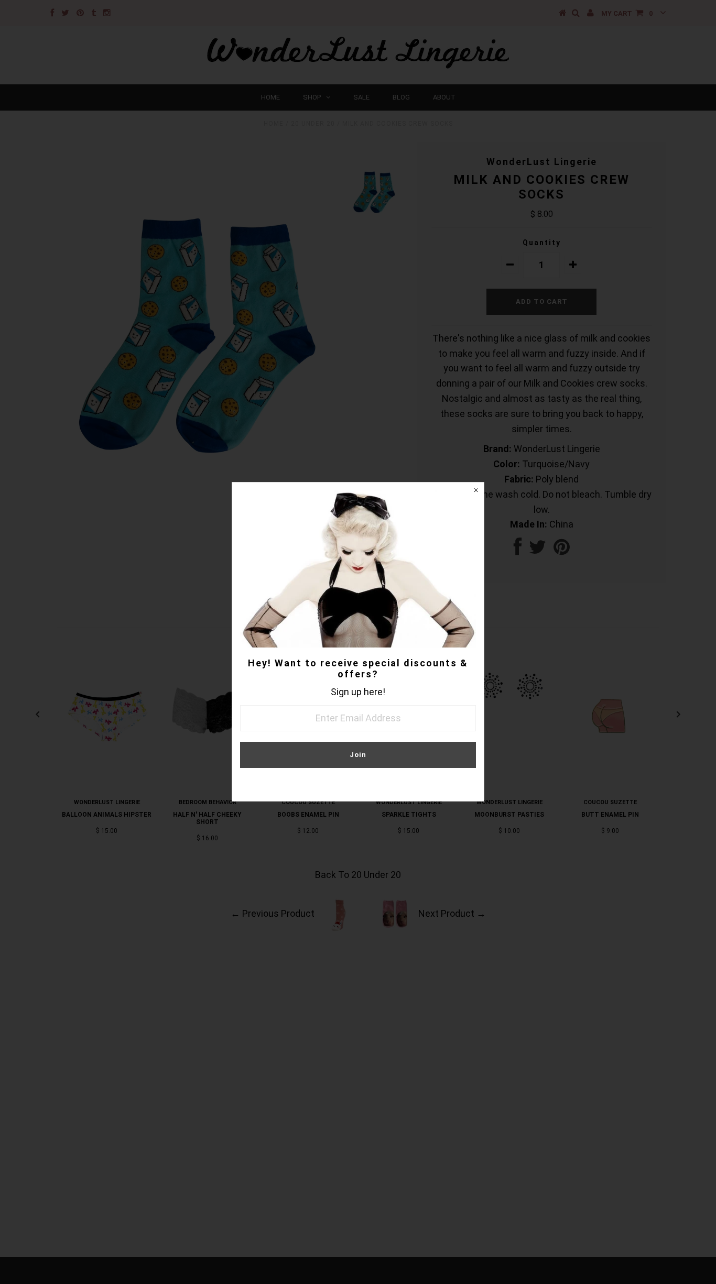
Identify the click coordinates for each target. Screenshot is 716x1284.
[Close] (476, 490)
